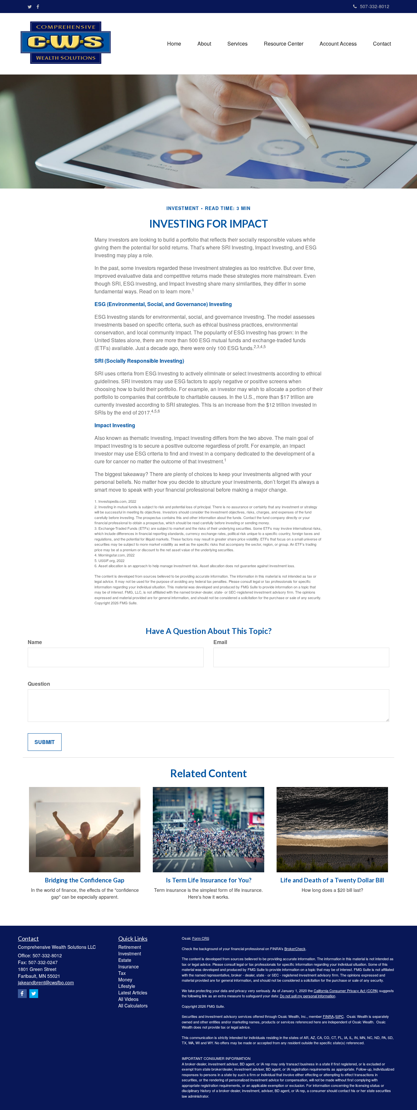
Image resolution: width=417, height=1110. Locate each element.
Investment (129, 953)
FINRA (328, 1016)
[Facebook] (37, 6)
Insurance (128, 966)
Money (125, 979)
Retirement (129, 947)
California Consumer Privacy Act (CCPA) (346, 990)
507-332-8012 (374, 6)
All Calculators (133, 1005)
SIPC (340, 1016)
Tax (122, 973)
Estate (124, 960)
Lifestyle (126, 986)
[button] (204, 43)
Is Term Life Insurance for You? (209, 880)
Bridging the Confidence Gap (84, 880)
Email (220, 642)
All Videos (128, 999)
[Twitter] (30, 6)
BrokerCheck (295, 948)
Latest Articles (132, 992)
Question (39, 683)
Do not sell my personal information (307, 995)
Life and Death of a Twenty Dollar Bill (332, 880)
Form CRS (200, 938)
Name (35, 642)
